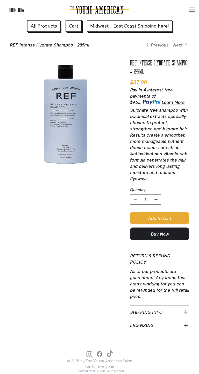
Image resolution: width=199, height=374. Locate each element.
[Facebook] (99, 354)
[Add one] (156, 199)
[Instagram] (89, 354)
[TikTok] (110, 354)
